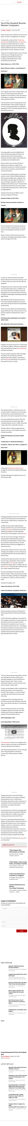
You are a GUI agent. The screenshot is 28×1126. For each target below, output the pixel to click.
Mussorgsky (9, 529)
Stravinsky (12, 563)
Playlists (7, 20)
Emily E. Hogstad (6, 30)
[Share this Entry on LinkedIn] (21, 1123)
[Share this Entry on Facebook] (11, 1123)
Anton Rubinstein (22, 348)
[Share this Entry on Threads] (25, 1123)
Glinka (8, 359)
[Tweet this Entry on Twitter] (16, 1123)
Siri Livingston (6, 1056)
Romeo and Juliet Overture (16, 468)
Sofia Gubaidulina (5, 742)
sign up (23, 838)
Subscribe (19, 2)
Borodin (24, 533)
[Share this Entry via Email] (2, 1123)
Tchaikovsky (20, 40)
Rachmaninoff (4, 42)
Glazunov (6, 566)
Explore (2, 20)
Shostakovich (22, 42)
